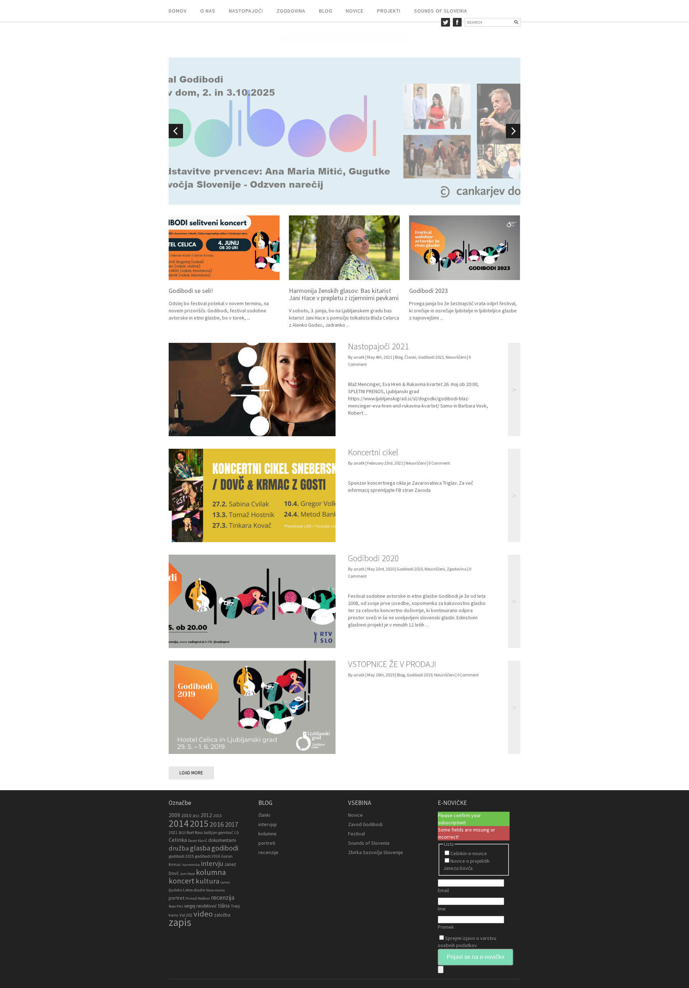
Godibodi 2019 (419, 674)
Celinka (178, 839)
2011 (196, 816)
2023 (182, 832)
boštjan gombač (218, 832)
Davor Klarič (197, 840)
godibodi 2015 (181, 856)
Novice (355, 11)
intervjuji (267, 824)
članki (264, 815)
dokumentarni (222, 840)
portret (176, 898)
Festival (356, 833)
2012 (206, 815)
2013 (217, 815)
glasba (200, 848)
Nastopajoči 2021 (378, 346)
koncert (181, 881)
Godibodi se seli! (191, 290)
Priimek (446, 927)
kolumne (267, 833)
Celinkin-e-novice (468, 853)
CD (236, 832)
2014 (179, 823)
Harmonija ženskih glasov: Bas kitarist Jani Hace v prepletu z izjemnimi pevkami (344, 294)
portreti (266, 843)
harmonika (191, 864)
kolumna (211, 872)
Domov (178, 11)
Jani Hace (187, 873)
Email (443, 890)
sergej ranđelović (200, 906)
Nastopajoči (246, 11)
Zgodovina (291, 11)
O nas (207, 11)
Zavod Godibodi (365, 824)
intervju (212, 863)
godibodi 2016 (207, 856)
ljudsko (175, 890)
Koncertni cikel (373, 452)
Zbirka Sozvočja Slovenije (375, 852)
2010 (186, 815)
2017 (231, 824)
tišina (224, 905)
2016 (217, 824)
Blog (325, 11)
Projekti (388, 11)
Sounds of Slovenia (440, 11)
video (203, 914)
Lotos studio (194, 890)
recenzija (222, 897)
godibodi (224, 848)
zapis (180, 922)
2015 (199, 823)
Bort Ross (195, 832)
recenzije (268, 852)
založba (222, 915)
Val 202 (185, 915)
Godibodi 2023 (428, 290)
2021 (173, 832)
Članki (410, 357)
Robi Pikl (176, 906)
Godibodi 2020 (373, 558)
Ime (442, 908)
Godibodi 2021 (431, 357)
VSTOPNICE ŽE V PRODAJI (392, 664)
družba (179, 848)
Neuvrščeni (456, 357)
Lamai (225, 882)
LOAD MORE (191, 773)
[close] (441, 969)
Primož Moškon (198, 898)
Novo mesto (215, 890)
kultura (207, 881)
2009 (174, 815)
